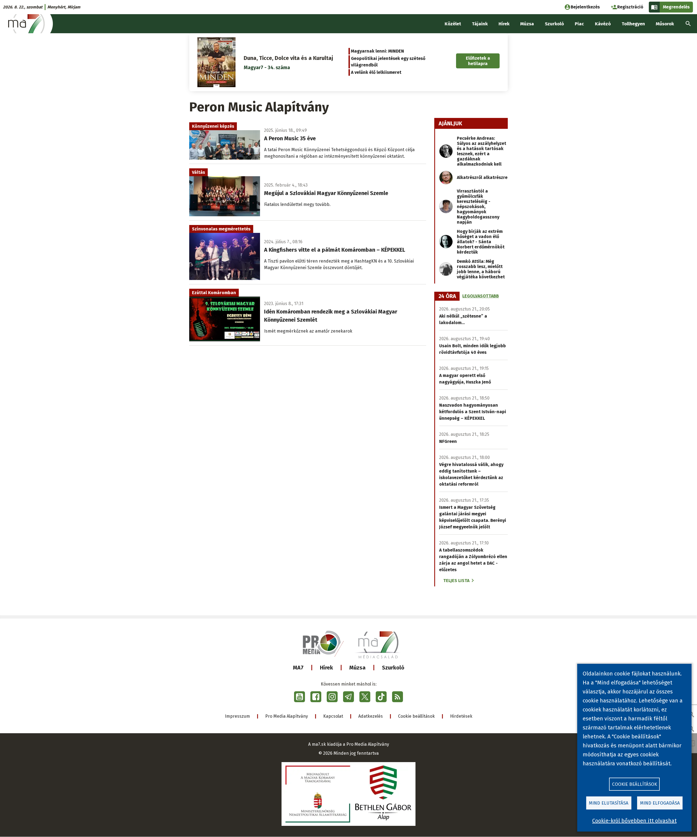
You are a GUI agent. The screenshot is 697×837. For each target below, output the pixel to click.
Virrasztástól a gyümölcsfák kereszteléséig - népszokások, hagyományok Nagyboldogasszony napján (478, 206)
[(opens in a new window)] (299, 696)
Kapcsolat (333, 716)
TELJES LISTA (456, 580)
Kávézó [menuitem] (603, 24)
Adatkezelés (370, 716)
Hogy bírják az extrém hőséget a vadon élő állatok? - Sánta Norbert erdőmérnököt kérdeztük (481, 242)
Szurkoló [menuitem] (554, 24)
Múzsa (357, 667)
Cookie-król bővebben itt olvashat (634, 820)
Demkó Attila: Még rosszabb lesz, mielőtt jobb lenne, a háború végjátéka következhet (481, 269)
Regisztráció (630, 7)
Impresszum (237, 716)
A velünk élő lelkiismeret (376, 72)
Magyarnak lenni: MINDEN (377, 51)
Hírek (326, 667)
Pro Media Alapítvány (286, 716)
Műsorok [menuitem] (665, 24)
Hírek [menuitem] (504, 24)
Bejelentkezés (585, 7)
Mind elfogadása (660, 803)
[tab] (447, 296)
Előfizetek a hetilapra (478, 61)
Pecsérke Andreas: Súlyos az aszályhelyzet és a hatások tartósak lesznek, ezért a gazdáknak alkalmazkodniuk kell (481, 151)
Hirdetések (461, 716)
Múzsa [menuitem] (527, 24)
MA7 (298, 667)
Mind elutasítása (608, 803)
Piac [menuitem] (579, 24)
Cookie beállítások (416, 716)
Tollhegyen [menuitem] (633, 24)
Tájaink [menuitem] (480, 24)
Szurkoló (393, 667)
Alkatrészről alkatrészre (482, 177)
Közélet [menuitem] (453, 24)
